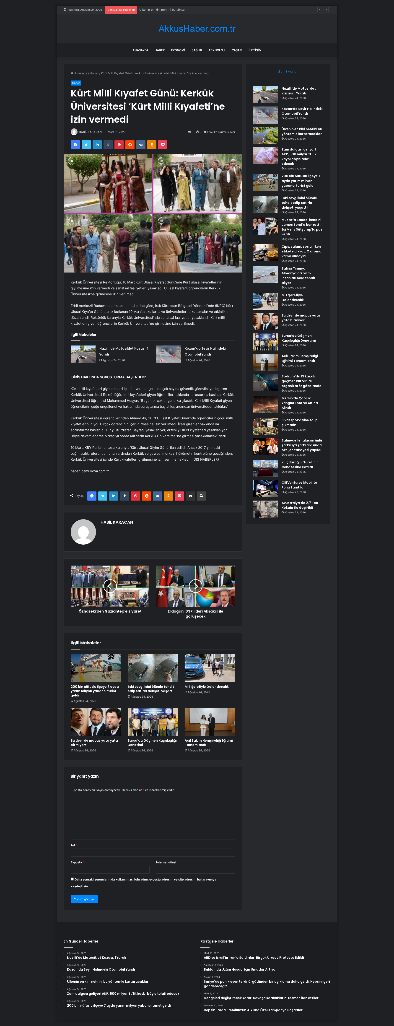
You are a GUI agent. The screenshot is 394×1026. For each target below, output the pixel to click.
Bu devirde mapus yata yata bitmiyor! (94, 742)
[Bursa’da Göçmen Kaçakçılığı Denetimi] (153, 722)
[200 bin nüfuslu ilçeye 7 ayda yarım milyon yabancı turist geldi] (96, 668)
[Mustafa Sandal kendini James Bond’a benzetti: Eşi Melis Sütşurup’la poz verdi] (265, 226)
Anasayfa (140, 50)
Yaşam (237, 50)
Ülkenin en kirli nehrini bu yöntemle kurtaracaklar (174, 9)
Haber (160, 50)
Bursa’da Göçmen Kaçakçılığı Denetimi (152, 742)
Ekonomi (178, 50)
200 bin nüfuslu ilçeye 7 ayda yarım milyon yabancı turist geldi (95, 691)
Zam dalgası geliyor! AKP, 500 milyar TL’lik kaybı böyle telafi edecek (299, 156)
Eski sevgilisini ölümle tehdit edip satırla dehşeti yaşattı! (151, 688)
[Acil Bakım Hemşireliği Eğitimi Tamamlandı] (210, 722)
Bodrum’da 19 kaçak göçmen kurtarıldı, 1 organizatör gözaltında (301, 381)
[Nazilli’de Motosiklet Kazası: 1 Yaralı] (83, 354)
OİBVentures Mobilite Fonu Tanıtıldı (299, 485)
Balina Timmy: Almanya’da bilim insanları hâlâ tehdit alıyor (299, 275)
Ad (74, 845)
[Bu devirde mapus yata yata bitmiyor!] (96, 722)
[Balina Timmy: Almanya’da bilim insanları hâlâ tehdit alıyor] (265, 274)
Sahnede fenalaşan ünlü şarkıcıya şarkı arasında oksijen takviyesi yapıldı (302, 445)
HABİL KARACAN (90, 132)
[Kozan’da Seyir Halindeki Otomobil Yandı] (168, 354)
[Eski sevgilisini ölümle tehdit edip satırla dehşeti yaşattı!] (153, 668)
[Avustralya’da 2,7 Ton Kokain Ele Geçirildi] (265, 509)
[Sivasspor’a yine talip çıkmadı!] (265, 426)
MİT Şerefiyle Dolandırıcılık (207, 686)
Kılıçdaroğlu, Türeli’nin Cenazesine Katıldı (300, 464)
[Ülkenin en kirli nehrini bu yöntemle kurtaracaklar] (265, 135)
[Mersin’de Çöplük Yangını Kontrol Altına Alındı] (265, 404)
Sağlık (197, 50)
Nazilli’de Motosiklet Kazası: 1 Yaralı (299, 91)
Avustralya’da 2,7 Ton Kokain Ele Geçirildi (300, 505)
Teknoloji (217, 50)
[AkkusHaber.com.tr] (197, 28)
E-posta (77, 862)
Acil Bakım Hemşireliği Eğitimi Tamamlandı (209, 742)
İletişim (255, 50)
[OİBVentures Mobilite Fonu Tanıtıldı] (265, 488)
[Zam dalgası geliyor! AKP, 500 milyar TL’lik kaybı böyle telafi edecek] (265, 155)
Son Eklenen (288, 71)
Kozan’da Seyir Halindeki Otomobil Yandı (302, 111)
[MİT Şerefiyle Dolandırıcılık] (210, 668)
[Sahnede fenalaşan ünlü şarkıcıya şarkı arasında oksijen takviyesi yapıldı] (265, 446)
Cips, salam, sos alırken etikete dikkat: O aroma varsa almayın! (301, 251)
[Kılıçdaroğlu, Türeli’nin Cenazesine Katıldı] (265, 468)
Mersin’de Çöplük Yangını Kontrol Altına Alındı (300, 403)
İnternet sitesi (166, 862)
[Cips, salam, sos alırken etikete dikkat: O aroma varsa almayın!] (265, 252)
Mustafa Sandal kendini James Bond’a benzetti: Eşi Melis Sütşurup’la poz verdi (302, 227)
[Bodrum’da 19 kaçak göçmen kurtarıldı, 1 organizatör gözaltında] (265, 382)
